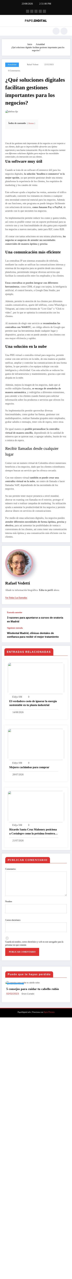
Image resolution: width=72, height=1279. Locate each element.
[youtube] (44, 11)
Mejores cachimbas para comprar (29, 767)
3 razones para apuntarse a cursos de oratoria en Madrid (35, 619)
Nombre (8, 901)
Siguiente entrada (15, 628)
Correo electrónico (12, 920)
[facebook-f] (27, 11)
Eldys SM (17, 697)
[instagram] (40, 11)
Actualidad (12, 65)
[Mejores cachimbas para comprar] (36, 744)
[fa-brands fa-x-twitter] (31, 11)
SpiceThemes (49, 1274)
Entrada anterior (14, 612)
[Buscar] (56, 31)
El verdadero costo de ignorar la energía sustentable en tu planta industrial (33, 703)
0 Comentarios (14, 71)
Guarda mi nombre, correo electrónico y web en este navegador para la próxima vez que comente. (34, 943)
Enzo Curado (35, 1255)
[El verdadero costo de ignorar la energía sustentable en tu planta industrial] (36, 678)
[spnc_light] (63, 31)
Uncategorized (23, 984)
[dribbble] (36, 11)
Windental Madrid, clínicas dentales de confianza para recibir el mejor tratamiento (33, 635)
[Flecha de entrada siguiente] (64, 634)
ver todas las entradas (16, 597)
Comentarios (10, 869)
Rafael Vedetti (32, 65)
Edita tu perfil (46, 590)
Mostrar (31, 123)
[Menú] (6, 31)
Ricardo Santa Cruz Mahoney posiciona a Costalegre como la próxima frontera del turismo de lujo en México (33, 831)
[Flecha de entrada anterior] (64, 617)
